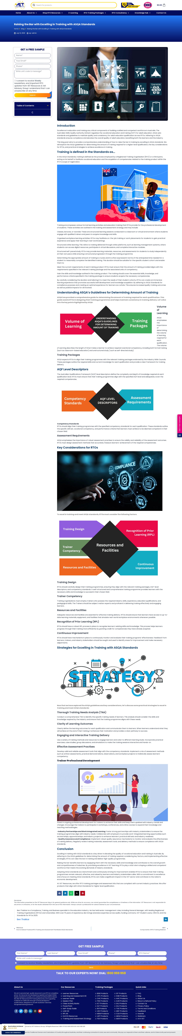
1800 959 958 (116, 973)
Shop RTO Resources (51, 13)
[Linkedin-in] (166, 919)
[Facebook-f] (16, 1011)
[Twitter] (21, 1011)
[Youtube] (40, 1011)
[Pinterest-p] (26, 1011)
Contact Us (161, 13)
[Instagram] (35, 1011)
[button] (48, 105)
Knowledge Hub (141, 13)
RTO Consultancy (119, 13)
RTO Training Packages (94, 13)
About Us (31, 13)
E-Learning (73, 13)
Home (18, 13)
